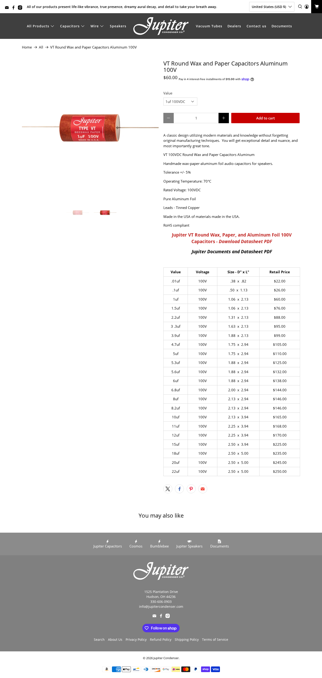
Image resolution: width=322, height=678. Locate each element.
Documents (282, 26)
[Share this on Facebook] (179, 488)
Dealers (234, 26)
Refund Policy (160, 639)
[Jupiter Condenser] (161, 26)
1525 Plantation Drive (161, 591)
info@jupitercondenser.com (161, 606)
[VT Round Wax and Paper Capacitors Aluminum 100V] (90, 128)
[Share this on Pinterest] (191, 488)
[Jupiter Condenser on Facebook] (14, 8)
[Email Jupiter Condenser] (8, 8)
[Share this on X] (167, 488)
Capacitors (70, 26)
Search (99, 639)
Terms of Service (215, 639)
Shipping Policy (187, 639)
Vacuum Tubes (209, 26)
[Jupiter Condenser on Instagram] (21, 8)
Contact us (256, 26)
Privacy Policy (136, 639)
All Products (38, 26)
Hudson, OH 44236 (161, 596)
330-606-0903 (161, 601)
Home (27, 47)
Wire (95, 26)
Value (167, 93)
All (41, 47)
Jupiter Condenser (166, 658)
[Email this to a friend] (202, 488)
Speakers (118, 26)
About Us (115, 639)
